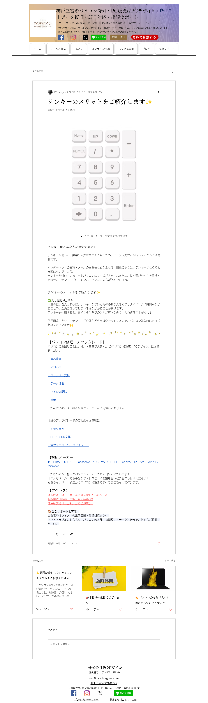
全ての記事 (37, 71)
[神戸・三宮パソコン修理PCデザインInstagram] (87, 693)
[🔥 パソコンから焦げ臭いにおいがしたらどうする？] (153, 578)
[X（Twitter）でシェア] (56, 534)
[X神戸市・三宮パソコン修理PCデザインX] (85, 37)
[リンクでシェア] (71, 534)
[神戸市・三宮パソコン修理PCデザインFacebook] (61, 37)
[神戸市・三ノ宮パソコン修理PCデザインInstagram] (73, 37)
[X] (100, 693)
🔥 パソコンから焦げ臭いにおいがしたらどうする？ (152, 600)
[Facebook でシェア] (49, 534)
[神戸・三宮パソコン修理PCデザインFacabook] (73, 693)
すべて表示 (170, 560)
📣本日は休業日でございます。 (102, 600)
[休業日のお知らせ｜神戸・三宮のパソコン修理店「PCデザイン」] (104, 578)
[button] (171, 71)
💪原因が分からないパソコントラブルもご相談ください (54, 575)
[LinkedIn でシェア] (64, 534)
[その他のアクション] (158, 92)
